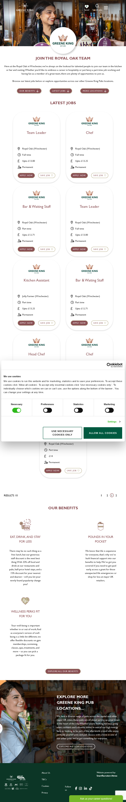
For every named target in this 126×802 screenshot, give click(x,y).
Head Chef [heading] (36, 354)
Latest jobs (58, 90)
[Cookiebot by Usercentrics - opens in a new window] (109, 365)
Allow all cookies (103, 433)
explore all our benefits (63, 671)
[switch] (47, 410)
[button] (97, 7)
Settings (112, 421)
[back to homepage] (24, 7)
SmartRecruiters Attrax (107, 775)
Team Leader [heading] (36, 132)
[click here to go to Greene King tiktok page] (90, 788)
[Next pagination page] (121, 495)
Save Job (45, 175)
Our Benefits (27, 90)
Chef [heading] (89, 132)
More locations (93, 90)
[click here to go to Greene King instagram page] (80, 788)
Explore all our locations (76, 746)
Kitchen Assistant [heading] (36, 280)
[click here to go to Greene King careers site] (16, 782)
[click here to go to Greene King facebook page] (76, 788)
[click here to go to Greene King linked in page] (85, 788)
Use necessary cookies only (62, 433)
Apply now (26, 175)
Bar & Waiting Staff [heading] (37, 206)
